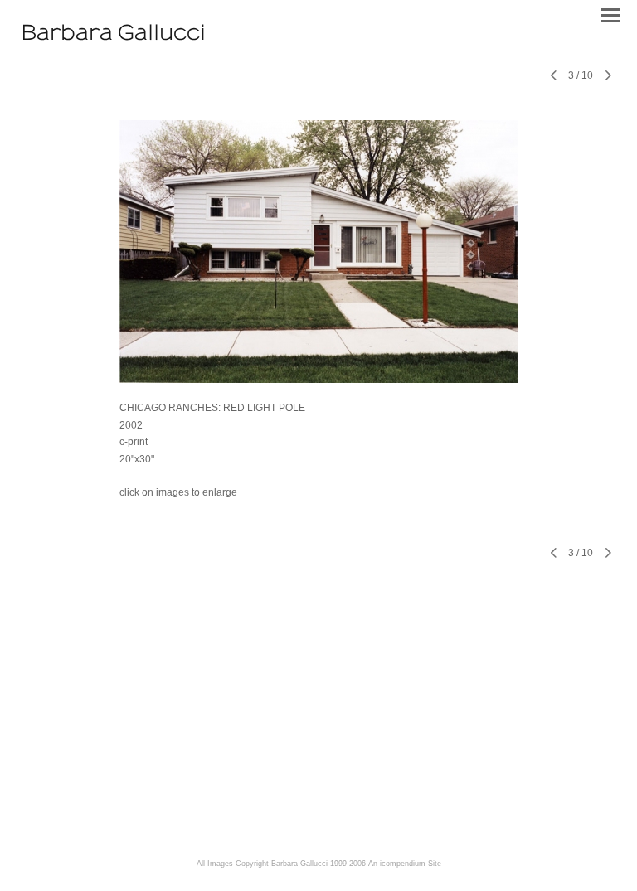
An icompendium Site (404, 864)
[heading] (113, 35)
